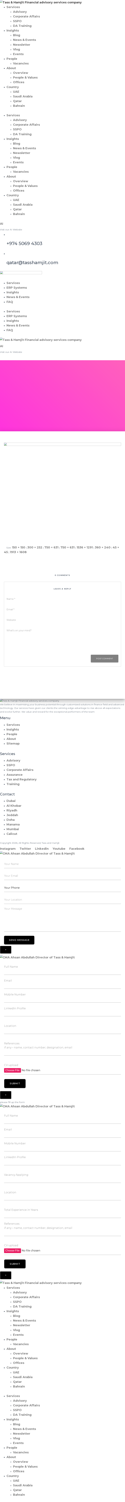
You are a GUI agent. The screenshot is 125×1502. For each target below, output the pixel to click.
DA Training (22, 26)
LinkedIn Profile (15, 1008)
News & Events (24, 40)
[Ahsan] (62, 491)
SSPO (17, 21)
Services (13, 7)
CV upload (11, 1065)
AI (1, 224)
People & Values (25, 77)
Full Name (11, 966)
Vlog (16, 49)
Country (13, 87)
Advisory (20, 12)
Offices (18, 82)
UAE (16, 92)
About (11, 68)
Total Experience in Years (21, 1209)
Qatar (17, 101)
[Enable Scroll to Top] (118, 1495)
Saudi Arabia (23, 96)
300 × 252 (34, 547)
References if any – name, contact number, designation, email (38, 1045)
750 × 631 (51, 547)
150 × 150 (18, 547)
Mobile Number (15, 994)
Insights (13, 30)
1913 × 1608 (18, 552)
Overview (20, 73)
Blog (16, 35)
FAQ (10, 302)
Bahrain (19, 106)
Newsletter (21, 45)
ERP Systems (17, 287)
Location (10, 1025)
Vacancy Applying (16, 1174)
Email (8, 980)
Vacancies (21, 63)
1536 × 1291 (85, 547)
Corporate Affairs (26, 16)
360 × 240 (103, 547)
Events (18, 54)
